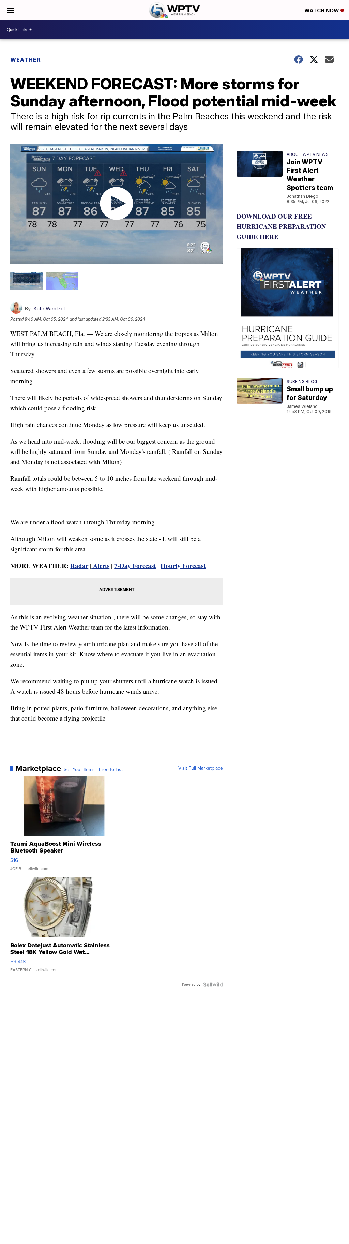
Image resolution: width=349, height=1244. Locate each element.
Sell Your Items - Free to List (93, 769)
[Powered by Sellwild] (213, 984)
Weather (25, 59)
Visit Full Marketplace (200, 768)
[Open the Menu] (10, 10)
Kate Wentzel (49, 308)
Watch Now (322, 10)
